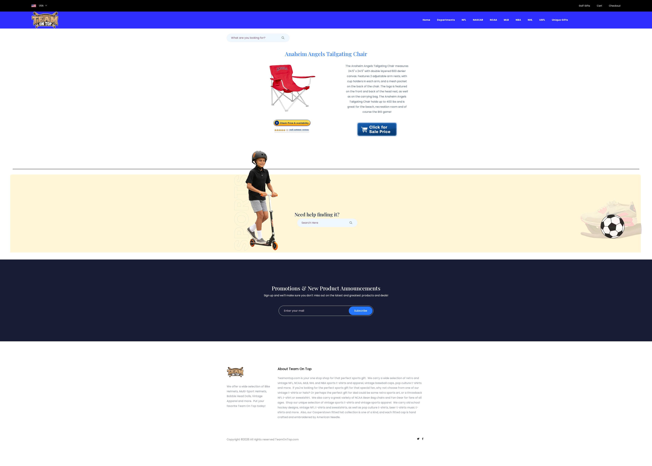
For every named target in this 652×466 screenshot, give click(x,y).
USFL (542, 20)
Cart (599, 5)
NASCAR (478, 20)
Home (426, 20)
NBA (518, 20)
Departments (446, 20)
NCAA (493, 20)
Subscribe (360, 310)
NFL (464, 20)
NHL (530, 20)
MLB (506, 20)
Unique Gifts (560, 20)
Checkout (615, 5)
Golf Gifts (584, 5)
